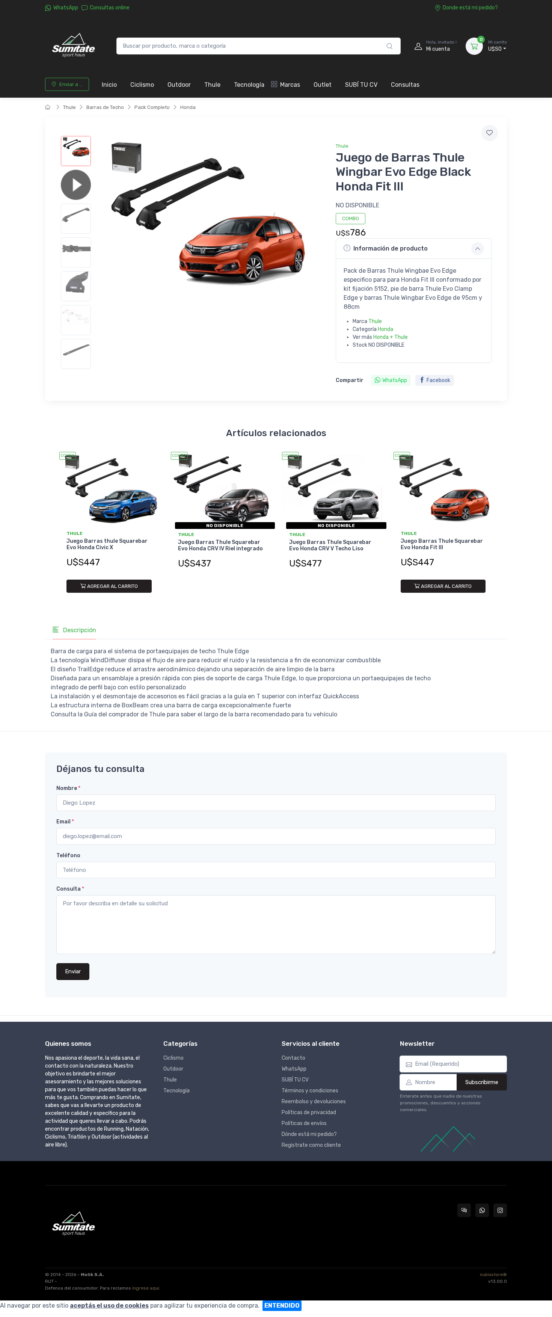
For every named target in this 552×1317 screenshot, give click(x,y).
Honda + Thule (390, 337)
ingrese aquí (145, 1288)
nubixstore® (493, 1274)
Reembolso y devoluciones (314, 1101)
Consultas (405, 84)
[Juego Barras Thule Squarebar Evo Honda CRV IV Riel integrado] (220, 489)
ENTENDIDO (282, 1305)
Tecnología (249, 84)
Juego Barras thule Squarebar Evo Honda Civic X (107, 544)
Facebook (438, 380)
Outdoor (179, 84)
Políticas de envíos (304, 1123)
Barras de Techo (105, 107)
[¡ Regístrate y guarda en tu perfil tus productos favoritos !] (489, 133)
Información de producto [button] (390, 248)
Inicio (109, 84)
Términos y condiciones (310, 1090)
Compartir (349, 380)
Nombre (68, 788)
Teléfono (68, 855)
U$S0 (497, 46)
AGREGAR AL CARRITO (112, 586)
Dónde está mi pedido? (309, 1134)
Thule (212, 84)
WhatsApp (65, 8)
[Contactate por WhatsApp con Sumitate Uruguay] (482, 1210)
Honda (188, 107)
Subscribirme (481, 1082)
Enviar (73, 971)
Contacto (293, 1058)
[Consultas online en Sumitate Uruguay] (464, 1210)
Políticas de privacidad (309, 1112)
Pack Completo (152, 107)
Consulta (70, 889)
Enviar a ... (71, 84)
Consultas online (110, 8)
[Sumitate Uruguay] (73, 46)
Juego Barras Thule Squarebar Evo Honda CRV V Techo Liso (330, 545)
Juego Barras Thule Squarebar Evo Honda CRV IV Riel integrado (220, 545)
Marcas (290, 84)
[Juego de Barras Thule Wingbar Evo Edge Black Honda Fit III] (76, 151)
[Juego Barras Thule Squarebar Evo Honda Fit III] (443, 489)
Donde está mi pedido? (470, 8)
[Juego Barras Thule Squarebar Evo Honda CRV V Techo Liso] (332, 489)
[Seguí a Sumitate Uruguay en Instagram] (500, 1210)
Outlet (323, 84)
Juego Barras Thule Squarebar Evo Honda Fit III (442, 544)
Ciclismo (142, 84)
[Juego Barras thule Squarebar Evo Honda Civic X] (109, 489)
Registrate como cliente (311, 1145)
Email (65, 822)
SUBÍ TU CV (361, 84)
